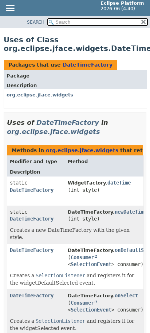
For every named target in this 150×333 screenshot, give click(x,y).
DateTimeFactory (87, 65)
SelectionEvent (91, 264)
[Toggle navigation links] (10, 9)
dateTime (119, 183)
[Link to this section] (105, 131)
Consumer (82, 257)
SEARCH (35, 22)
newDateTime (131, 212)
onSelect (126, 295)
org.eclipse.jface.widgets (40, 95)
